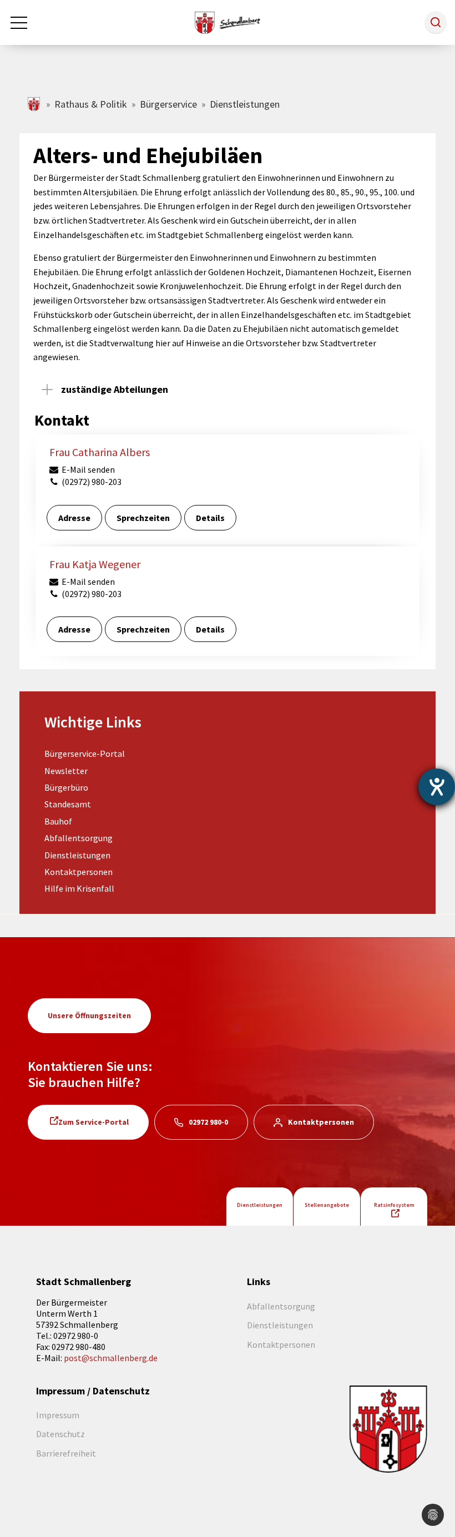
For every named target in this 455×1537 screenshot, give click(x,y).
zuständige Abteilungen (114, 389)
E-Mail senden (87, 469)
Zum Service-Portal (93, 1122)
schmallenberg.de (35, 104)
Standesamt (67, 804)
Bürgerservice (168, 104)
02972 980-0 (208, 1122)
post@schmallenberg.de (111, 1357)
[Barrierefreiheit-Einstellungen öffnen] (436, 786)
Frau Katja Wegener (94, 564)
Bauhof (58, 821)
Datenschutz (60, 1433)
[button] (435, 22)
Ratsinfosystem (394, 1205)
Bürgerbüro (66, 787)
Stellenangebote (327, 1205)
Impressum (57, 1414)
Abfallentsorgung (78, 837)
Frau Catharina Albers (99, 452)
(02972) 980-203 (91, 481)
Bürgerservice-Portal (84, 753)
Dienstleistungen (77, 855)
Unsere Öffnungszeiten (89, 1015)
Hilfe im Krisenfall (79, 888)
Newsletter (66, 770)
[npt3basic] (227, 21)
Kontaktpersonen (78, 871)
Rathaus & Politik (90, 104)
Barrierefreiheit (66, 1453)
